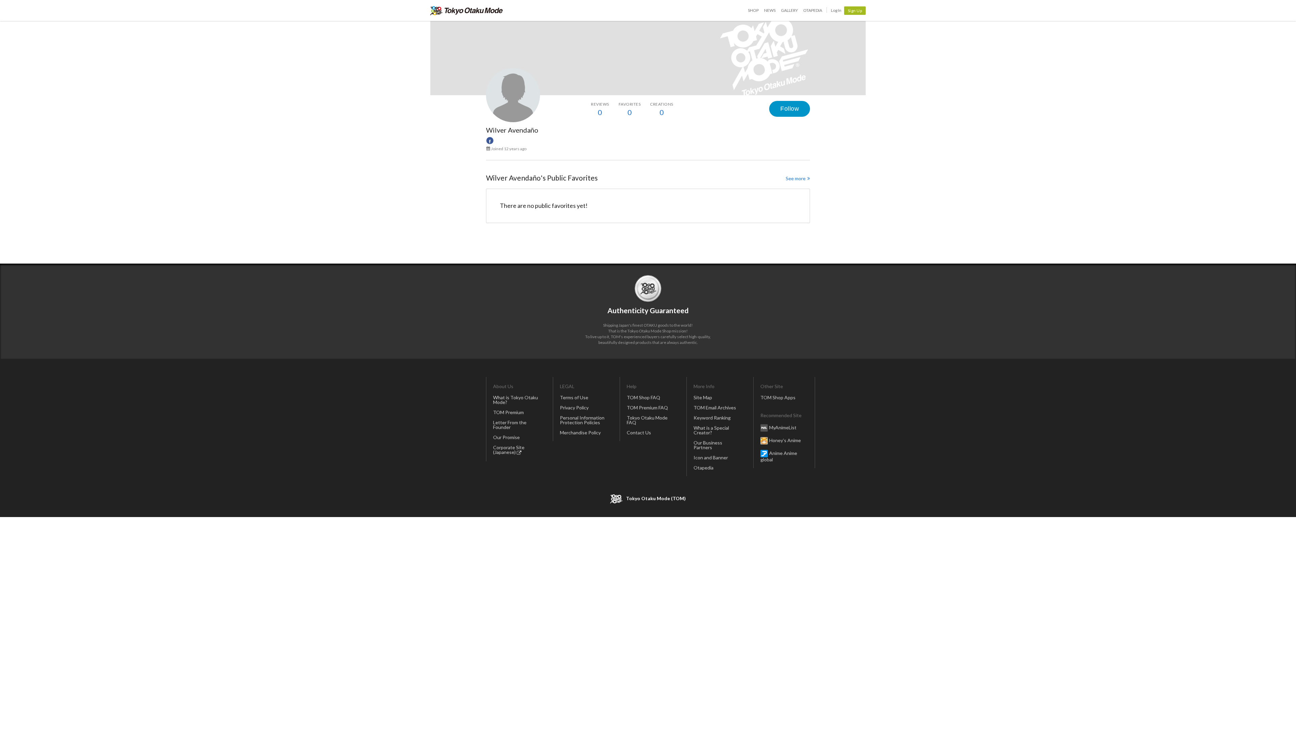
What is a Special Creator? (711, 430)
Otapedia (812, 10)
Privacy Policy (574, 407)
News (770, 10)
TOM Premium (508, 412)
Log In (836, 10)
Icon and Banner (711, 457)
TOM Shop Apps (777, 397)
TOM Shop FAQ (643, 397)
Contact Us (639, 432)
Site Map (703, 397)
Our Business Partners (708, 445)
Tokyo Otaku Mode (466, 10)
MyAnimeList (782, 427)
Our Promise (506, 437)
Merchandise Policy (580, 432)
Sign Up (855, 10)
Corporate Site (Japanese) (508, 449)
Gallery (789, 10)
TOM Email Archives (715, 407)
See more (796, 178)
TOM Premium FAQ (647, 407)
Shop (753, 10)
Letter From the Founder (509, 425)
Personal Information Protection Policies (582, 420)
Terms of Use (574, 397)
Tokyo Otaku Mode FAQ (647, 420)
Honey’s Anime (785, 440)
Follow (789, 108)
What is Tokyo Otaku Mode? (515, 400)
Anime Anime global (778, 456)
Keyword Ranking (712, 418)
